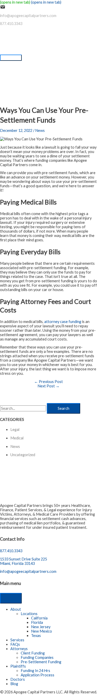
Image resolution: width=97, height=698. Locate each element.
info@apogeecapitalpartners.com (28, 15)
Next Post (48, 386)
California (39, 618)
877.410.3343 (11, 23)
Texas (36, 635)
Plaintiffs (18, 666)
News (40, 130)
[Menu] (11, 598)
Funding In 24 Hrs (35, 670)
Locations (29, 613)
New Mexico (41, 631)
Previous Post (48, 381)
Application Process (37, 675)
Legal (14, 429)
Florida (37, 622)
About (15, 609)
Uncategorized (22, 455)
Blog (14, 684)
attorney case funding (62, 321)
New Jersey (40, 627)
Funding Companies (37, 657)
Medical (17, 438)
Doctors (17, 679)
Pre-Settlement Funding (41, 662)
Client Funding (33, 653)
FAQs (15, 644)
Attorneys (19, 648)
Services (17, 640)
